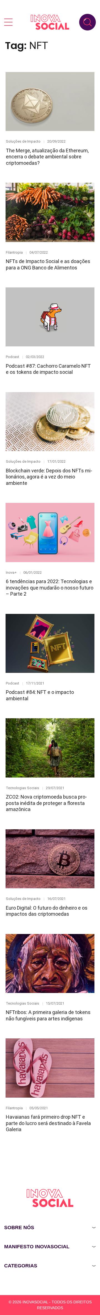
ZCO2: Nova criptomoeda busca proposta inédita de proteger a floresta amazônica (46, 803)
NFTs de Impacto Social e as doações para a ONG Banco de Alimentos (48, 264)
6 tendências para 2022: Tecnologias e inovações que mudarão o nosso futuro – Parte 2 (49, 587)
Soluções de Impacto (23, 141)
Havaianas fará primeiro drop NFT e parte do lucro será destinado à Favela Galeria (48, 1123)
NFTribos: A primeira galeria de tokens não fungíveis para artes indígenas (48, 1015)
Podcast (12, 357)
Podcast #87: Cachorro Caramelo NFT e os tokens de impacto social (48, 369)
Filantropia (14, 252)
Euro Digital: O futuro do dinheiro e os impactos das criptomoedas (47, 911)
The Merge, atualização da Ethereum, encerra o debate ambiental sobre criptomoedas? (47, 157)
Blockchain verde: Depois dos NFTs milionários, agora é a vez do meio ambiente (49, 477)
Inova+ (11, 572)
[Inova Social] (50, 22)
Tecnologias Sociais (22, 788)
